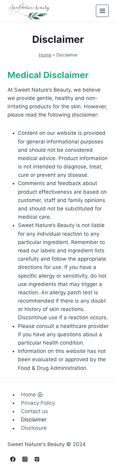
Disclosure (34, 428)
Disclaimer (34, 419)
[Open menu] (102, 11)
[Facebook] (12, 459)
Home (45, 54)
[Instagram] (24, 459)
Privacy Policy (38, 403)
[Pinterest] (37, 459)
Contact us (34, 411)
